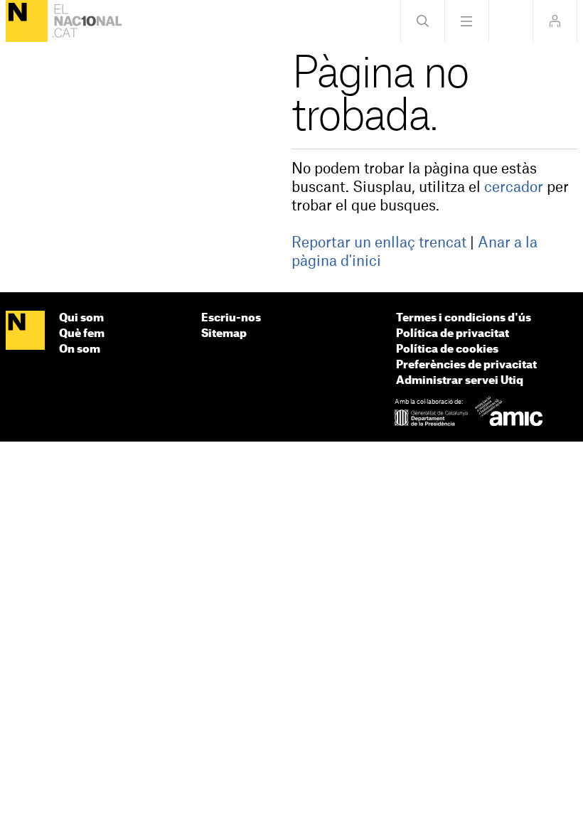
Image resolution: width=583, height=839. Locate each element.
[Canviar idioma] (511, 21)
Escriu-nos (231, 318)
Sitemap (224, 333)
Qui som (81, 318)
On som (79, 349)
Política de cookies (447, 349)
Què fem (82, 333)
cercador (513, 188)
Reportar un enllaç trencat (379, 243)
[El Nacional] (27, 21)
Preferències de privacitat (466, 365)
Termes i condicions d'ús (463, 318)
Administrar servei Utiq (459, 380)
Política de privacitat (452, 333)
